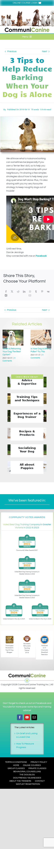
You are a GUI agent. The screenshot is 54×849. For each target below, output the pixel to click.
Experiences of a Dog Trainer (27, 415)
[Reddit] (18, 291)
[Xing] (6, 295)
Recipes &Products (27, 432)
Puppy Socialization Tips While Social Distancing (40, 352)
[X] (12, 291)
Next (44, 51)
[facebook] (20, 717)
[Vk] (48, 291)
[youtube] (27, 717)
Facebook (41, 256)
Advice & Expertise (27, 381)
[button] (5, 346)
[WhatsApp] (30, 291)
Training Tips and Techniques (27, 398)
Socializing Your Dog (27, 449)
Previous (11, 51)
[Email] (30, 295)
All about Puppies (27, 466)
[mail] (34, 717)
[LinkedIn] (24, 291)
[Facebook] (6, 291)
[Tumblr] (36, 291)
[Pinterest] (42, 291)
